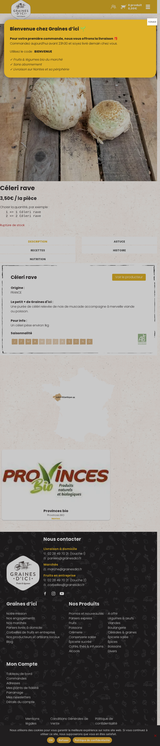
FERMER (152, 21)
